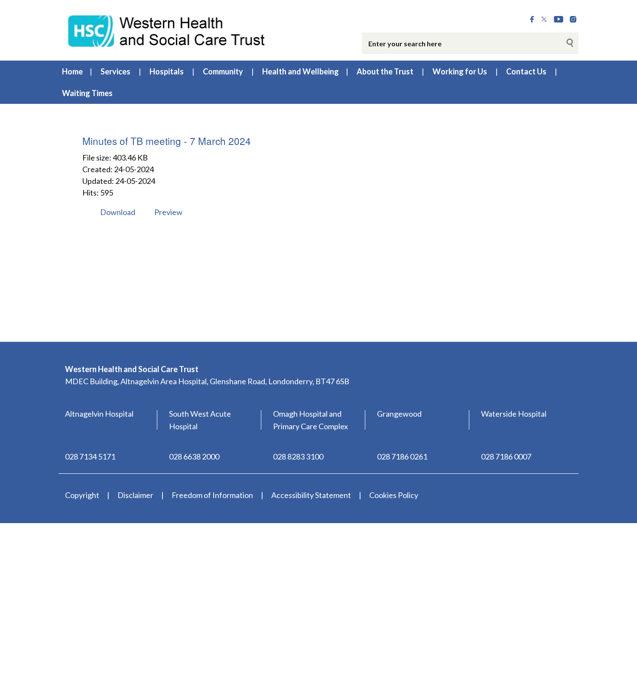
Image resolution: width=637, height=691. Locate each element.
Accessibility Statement (311, 495)
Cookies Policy (393, 495)
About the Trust (385, 71)
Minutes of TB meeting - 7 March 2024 (166, 141)
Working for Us (459, 71)
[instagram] (573, 19)
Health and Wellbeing (300, 71)
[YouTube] (558, 19)
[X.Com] (544, 19)
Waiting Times (87, 93)
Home (72, 71)
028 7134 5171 (90, 456)
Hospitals (167, 71)
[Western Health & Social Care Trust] (167, 30)
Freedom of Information (212, 495)
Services (115, 71)
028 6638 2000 (194, 456)
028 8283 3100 (298, 456)
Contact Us (526, 71)
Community (223, 71)
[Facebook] (531, 19)
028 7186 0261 (402, 456)
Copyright (82, 495)
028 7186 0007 (506, 456)
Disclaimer (135, 495)
